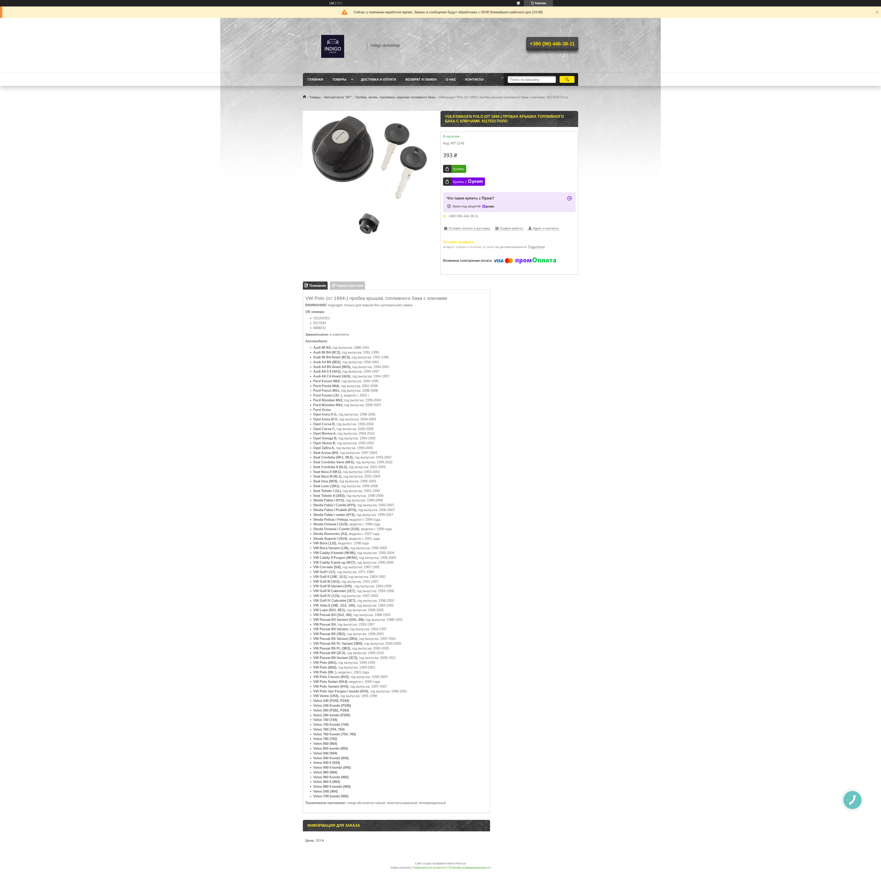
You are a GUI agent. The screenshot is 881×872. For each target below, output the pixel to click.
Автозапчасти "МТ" (338, 97)
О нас (451, 79)
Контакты (474, 79)
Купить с (460, 182)
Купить (458, 169)
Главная (315, 79)
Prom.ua (460, 863)
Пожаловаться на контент (430, 867)
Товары (339, 79)
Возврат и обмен (421, 79)
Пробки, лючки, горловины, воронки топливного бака (395, 97)
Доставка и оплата (378, 79)
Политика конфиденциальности (470, 867)
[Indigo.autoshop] (332, 45)
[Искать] (567, 79)
